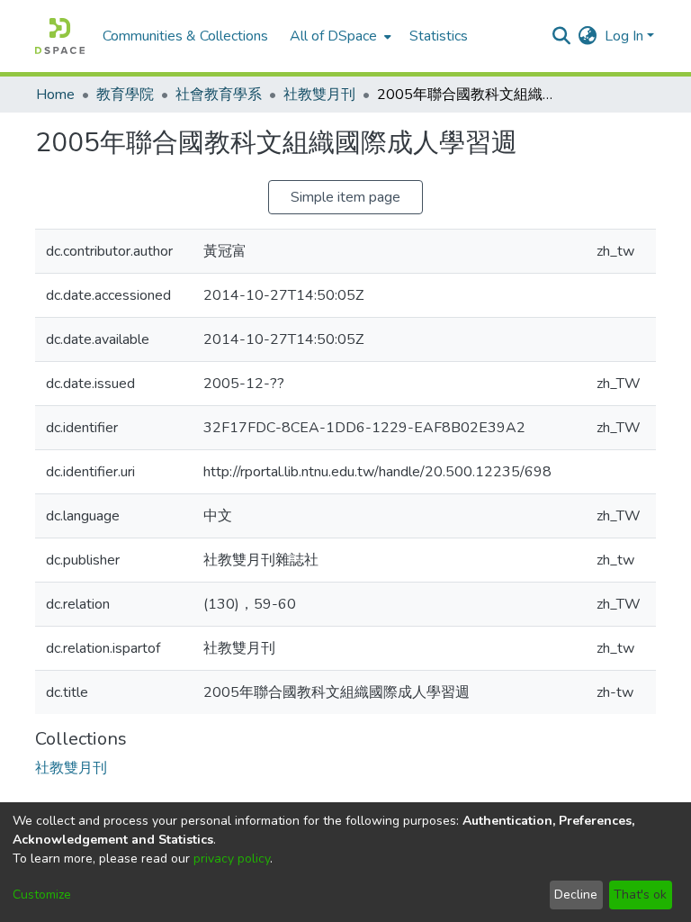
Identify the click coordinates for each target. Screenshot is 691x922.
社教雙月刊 (319, 94)
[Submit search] (562, 36)
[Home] (60, 36)
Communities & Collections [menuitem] (185, 36)
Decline (575, 894)
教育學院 (125, 94)
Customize (42, 894)
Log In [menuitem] (624, 36)
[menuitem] (338, 36)
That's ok (640, 894)
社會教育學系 (218, 94)
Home (55, 94)
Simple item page (345, 197)
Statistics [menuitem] (438, 36)
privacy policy (231, 858)
